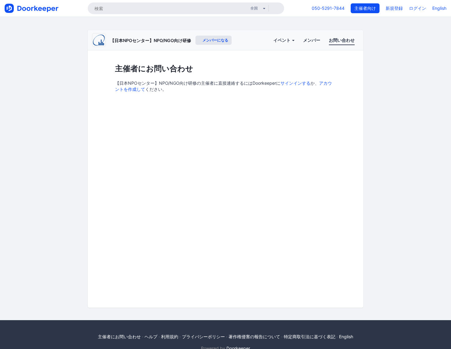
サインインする (295, 83)
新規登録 (394, 8)
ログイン (417, 8)
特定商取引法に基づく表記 (309, 336)
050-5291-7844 (328, 8)
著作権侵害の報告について (254, 336)
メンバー (311, 40)
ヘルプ (151, 336)
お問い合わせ (342, 40)
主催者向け (365, 8)
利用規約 (169, 336)
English (439, 8)
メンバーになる (215, 40)
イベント (282, 40)
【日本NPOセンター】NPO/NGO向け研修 (150, 40)
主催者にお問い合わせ (119, 336)
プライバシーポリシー (203, 336)
